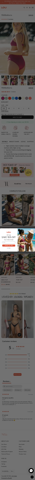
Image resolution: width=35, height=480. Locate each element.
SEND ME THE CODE (9, 245)
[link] (9, 232)
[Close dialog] (34, 229)
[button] (31, 470)
